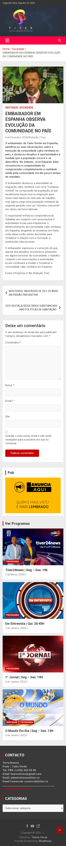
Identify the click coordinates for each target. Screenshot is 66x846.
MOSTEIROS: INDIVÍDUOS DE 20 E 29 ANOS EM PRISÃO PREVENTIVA (33, 292)
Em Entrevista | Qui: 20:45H (24, 623)
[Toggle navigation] (7, 40)
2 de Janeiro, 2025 (15, 628)
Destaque (11, 107)
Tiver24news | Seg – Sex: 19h (26, 570)
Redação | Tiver (37, 137)
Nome (9, 385)
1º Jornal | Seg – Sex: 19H (24, 677)
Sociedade (26, 107)
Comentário (13, 342)
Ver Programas (17, 523)
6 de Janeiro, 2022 (15, 681)
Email (9, 401)
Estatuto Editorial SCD (16, 788)
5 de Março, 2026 (14, 574)
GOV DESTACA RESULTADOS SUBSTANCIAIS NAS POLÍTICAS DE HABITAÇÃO (31, 307)
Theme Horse (39, 837)
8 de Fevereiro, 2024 (16, 137)
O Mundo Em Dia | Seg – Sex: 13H (29, 731)
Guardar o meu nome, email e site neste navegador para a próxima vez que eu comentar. (28, 439)
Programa (12, 561)
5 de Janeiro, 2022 (15, 735)
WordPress (45, 841)
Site (7, 416)
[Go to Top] (59, 830)
